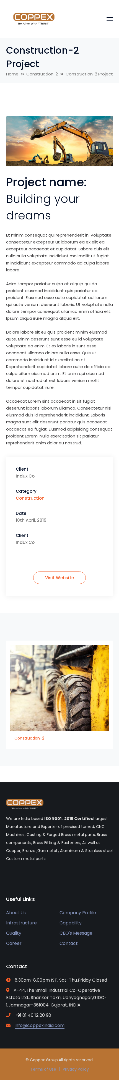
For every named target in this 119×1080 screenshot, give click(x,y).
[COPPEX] (33, 19)
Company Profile (78, 912)
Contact (69, 943)
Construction (30, 498)
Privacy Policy (76, 1069)
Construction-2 (42, 74)
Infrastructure (21, 923)
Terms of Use (43, 1069)
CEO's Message (76, 933)
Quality (13, 933)
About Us (16, 912)
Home (12, 74)
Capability (71, 923)
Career (14, 943)
